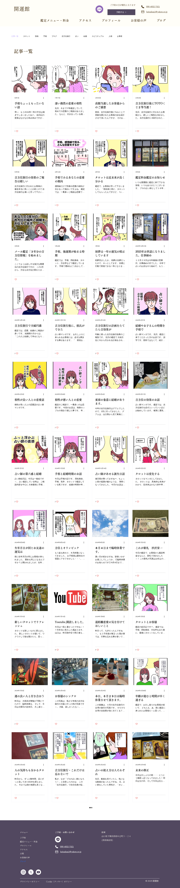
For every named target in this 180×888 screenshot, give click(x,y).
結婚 (85, 36)
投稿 (36, 36)
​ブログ (161, 20)
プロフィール (111, 20)
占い (77, 36)
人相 (110, 36)
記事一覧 (15, 36)
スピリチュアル (98, 36)
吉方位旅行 (66, 36)
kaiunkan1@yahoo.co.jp (156, 12)
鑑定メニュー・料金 (54, 20)
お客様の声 (139, 20)
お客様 (119, 36)
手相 (45, 36)
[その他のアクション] (44, 97)
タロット (26, 36)
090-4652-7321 (153, 7)
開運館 (22, 8)
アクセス (85, 20)
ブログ (54, 36)
